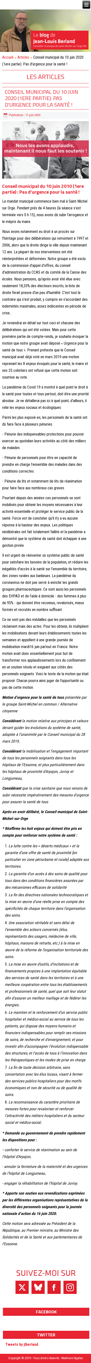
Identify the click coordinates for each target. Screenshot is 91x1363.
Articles (23, 57)
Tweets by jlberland (21, 1344)
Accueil (7, 57)
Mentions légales (72, 1358)
